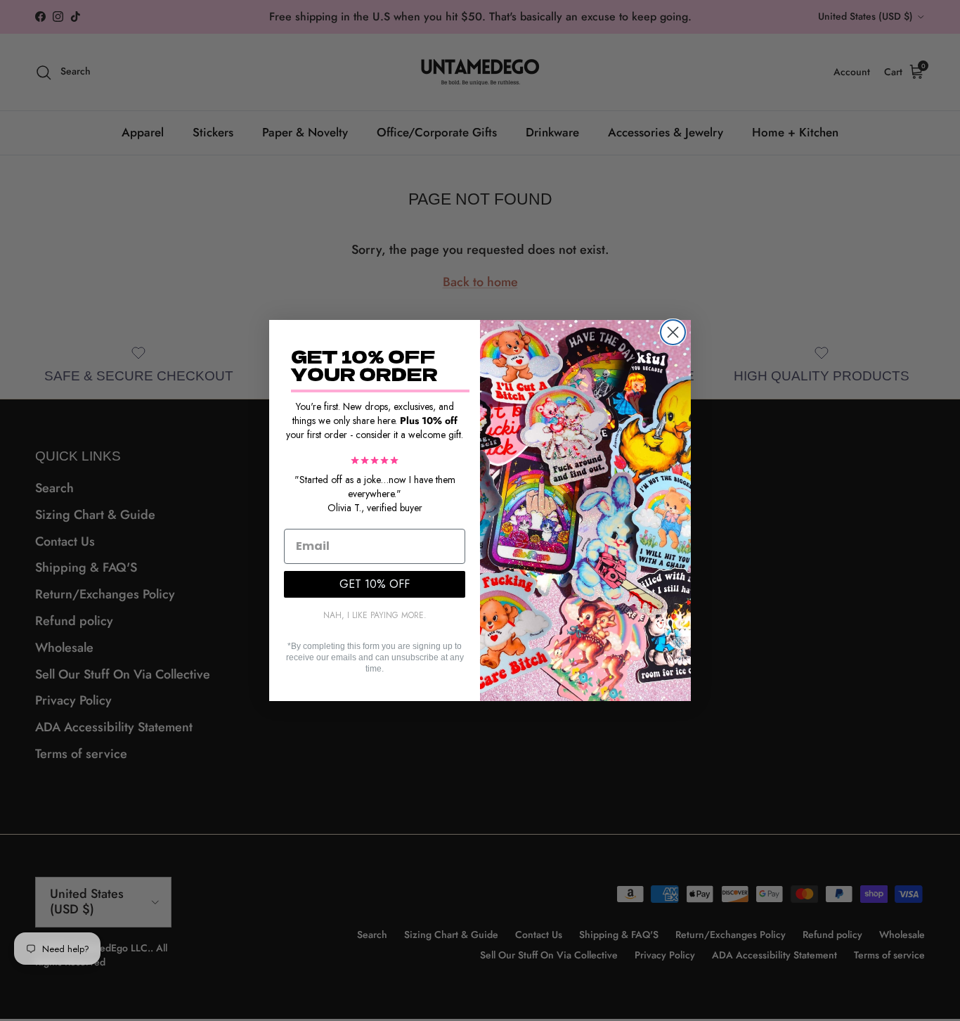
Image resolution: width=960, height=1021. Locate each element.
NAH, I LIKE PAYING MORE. (375, 615)
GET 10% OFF (374, 584)
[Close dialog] (673, 332)
